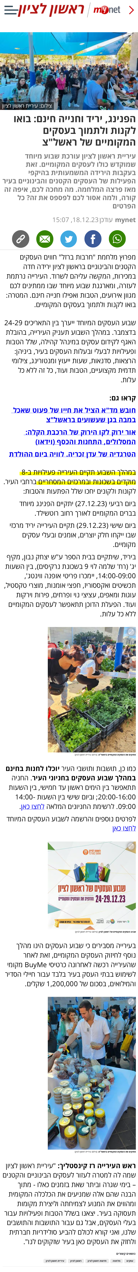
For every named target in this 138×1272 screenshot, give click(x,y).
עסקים (129, 1261)
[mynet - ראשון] (69, 16)
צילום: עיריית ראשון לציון (27, 105)
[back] (131, 10)
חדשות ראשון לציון (97, 1261)
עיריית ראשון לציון (55, 1261)
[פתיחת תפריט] (11, 10)
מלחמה (116, 1261)
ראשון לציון (76, 1261)
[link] (93, 238)
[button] (92, 689)
